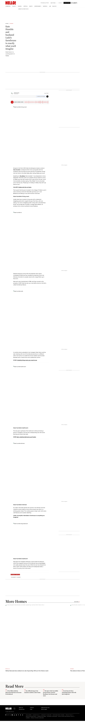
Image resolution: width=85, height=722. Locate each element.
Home (6, 23)
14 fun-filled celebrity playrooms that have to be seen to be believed (13, 692)
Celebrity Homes (16, 577)
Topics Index (44, 709)
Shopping (45, 6)
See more (76, 601)
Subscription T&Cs (45, 707)
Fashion (19, 6)
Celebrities (7, 6)
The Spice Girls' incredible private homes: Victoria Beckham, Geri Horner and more (50, 693)
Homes (11, 23)
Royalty (14, 6)
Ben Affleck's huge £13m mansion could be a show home (32, 691)
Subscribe (67, 2)
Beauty (30, 6)
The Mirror (22, 176)
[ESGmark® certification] (14, 708)
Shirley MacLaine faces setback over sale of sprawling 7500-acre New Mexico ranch (26, 671)
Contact (32, 707)
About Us (21, 707)
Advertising (22, 709)
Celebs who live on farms (24, 187)
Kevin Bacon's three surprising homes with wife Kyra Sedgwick (69, 692)
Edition (53, 2)
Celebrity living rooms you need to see (27, 360)
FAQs (31, 709)
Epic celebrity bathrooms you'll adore (26, 437)
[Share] (47, 96)
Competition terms (41, 716)
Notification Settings (31, 716)
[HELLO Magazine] (10, 3)
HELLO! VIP (54, 6)
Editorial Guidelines (52, 716)
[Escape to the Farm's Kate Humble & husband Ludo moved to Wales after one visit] (74, 3)
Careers (28, 717)
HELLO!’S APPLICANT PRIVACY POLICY (66, 716)
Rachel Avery (16, 92)
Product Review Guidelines (37, 717)
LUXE (50, 6)
